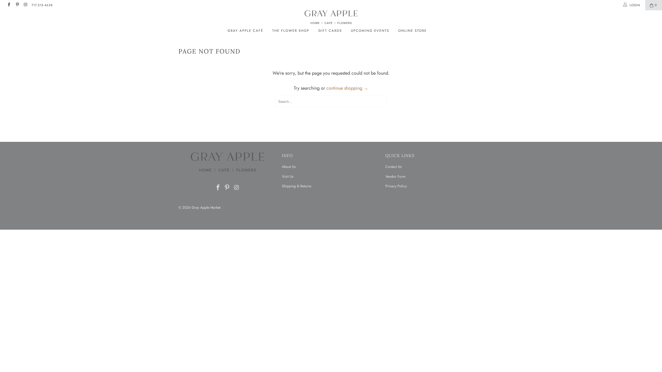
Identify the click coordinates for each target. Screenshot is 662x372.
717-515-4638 (42, 5)
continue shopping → (347, 88)
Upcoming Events (370, 30)
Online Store (412, 30)
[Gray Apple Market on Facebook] (8, 5)
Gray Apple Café (245, 30)
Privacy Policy (396, 186)
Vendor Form (395, 176)
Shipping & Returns (296, 186)
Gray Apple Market (206, 207)
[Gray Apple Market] (331, 17)
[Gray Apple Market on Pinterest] (17, 5)
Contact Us (393, 166)
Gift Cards (330, 30)
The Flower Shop (290, 30)
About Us (289, 166)
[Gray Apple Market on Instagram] (25, 5)
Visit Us (288, 176)
